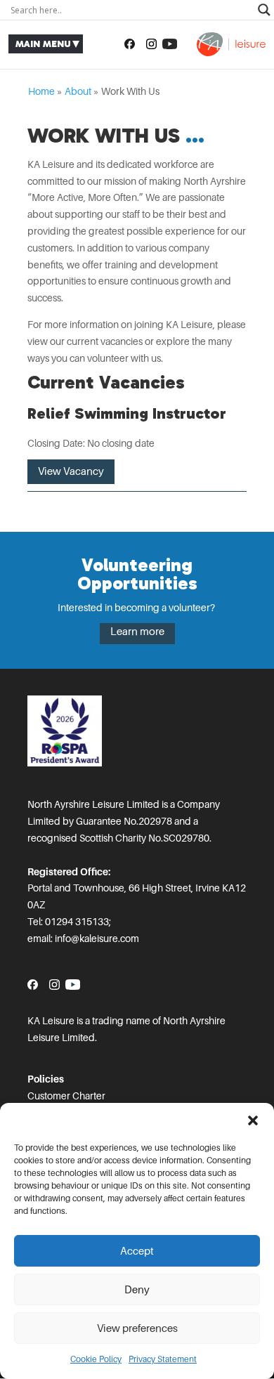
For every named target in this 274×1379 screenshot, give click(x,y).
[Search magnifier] (264, 10)
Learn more (137, 631)
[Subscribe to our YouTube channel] (169, 44)
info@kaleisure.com (97, 938)
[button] (253, 1120)
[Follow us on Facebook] (129, 44)
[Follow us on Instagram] (151, 44)
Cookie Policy (96, 1359)
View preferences (137, 1328)
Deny (137, 1289)
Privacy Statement (163, 1359)
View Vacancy (71, 471)
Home (41, 91)
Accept (137, 1251)
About (78, 91)
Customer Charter (66, 1096)
